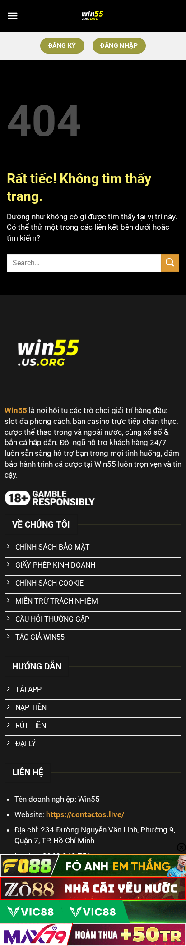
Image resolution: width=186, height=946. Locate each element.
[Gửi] (170, 263)
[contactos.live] (93, 16)
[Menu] (13, 16)
